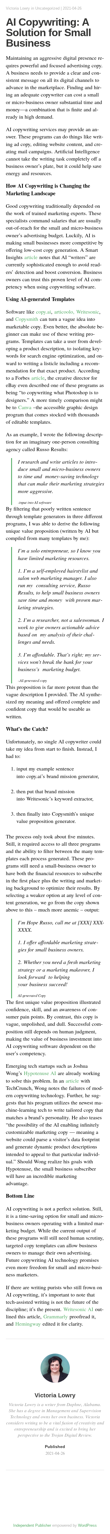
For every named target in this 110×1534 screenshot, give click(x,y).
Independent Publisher (32, 1525)
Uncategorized (47, 8)
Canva (24, 407)
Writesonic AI (78, 1309)
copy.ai (43, 311)
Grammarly (55, 1316)
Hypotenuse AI (40, 1072)
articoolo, (64, 311)
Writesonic (87, 311)
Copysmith (26, 318)
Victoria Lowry (18, 8)
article (31, 257)
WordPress (87, 1525)
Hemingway (28, 1323)
